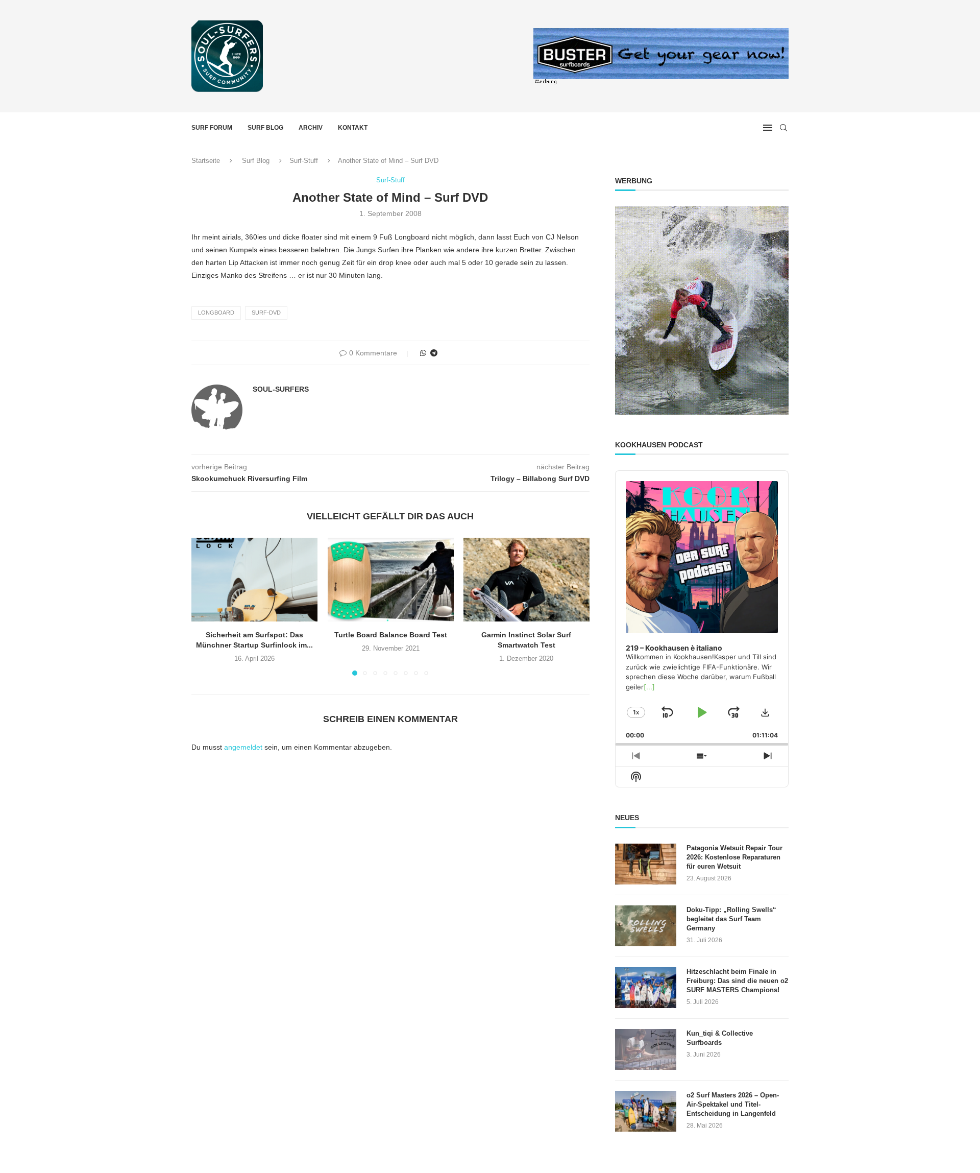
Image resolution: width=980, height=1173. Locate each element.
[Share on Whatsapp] (423, 353)
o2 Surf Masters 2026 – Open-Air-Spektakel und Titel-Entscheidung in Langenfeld (733, 1104)
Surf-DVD (266, 312)
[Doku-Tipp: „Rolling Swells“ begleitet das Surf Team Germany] (645, 925)
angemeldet (243, 747)
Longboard (216, 312)
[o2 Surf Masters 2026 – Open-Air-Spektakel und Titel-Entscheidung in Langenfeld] (645, 1111)
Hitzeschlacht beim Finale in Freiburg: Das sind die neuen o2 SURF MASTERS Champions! (737, 981)
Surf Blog (265, 127)
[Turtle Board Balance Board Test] (391, 579)
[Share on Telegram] (433, 353)
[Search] (783, 127)
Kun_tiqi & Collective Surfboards (720, 1038)
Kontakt (353, 127)
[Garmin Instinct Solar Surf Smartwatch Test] (526, 579)
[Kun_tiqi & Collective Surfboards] (645, 1049)
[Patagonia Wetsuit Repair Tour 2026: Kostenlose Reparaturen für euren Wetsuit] (645, 864)
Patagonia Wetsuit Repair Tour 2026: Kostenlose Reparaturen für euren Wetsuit (734, 857)
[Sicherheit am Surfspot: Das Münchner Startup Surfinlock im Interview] (254, 579)
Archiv (311, 127)
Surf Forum (211, 127)
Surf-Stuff (303, 160)
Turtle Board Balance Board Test (390, 635)
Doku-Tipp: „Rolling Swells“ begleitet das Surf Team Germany (731, 919)
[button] (205, 606)
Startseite (205, 160)
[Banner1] (702, 310)
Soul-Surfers (281, 389)
